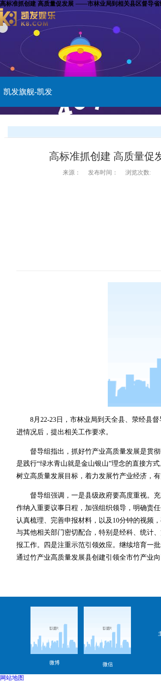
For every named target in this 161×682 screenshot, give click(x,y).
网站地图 (12, 678)
